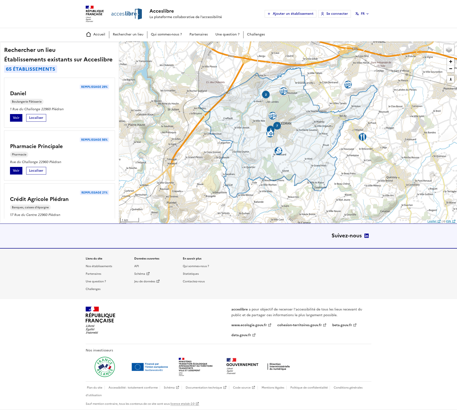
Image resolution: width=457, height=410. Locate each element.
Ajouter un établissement (293, 13)
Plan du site (94, 387)
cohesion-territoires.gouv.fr (299, 325)
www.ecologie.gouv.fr (249, 325)
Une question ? (227, 34)
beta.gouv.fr (342, 325)
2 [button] (266, 94)
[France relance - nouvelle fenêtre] (105, 367)
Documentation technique (204, 387)
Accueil (99, 34)
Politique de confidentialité (309, 387)
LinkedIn (366, 235)
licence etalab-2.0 (182, 404)
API (136, 266)
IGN (448, 221)
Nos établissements (99, 266)
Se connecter (337, 13)
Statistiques (191, 274)
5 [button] (271, 129)
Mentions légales (273, 387)
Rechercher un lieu (128, 34)
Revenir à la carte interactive (156, 47)
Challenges (256, 34)
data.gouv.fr (241, 335)
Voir (17, 118)
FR (363, 13)
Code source (242, 387)
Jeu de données (144, 281)
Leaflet (431, 221)
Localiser (37, 118)
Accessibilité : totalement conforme (133, 387)
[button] (449, 49)
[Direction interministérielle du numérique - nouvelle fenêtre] (259, 366)
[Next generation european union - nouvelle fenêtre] (150, 367)
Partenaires (198, 34)
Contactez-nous (194, 281)
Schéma (139, 274)
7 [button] (277, 126)
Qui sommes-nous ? (166, 34)
